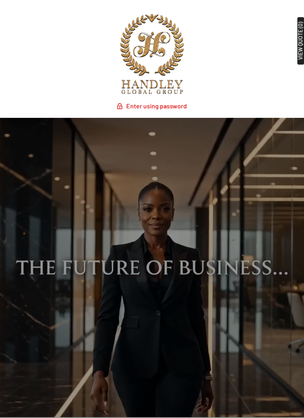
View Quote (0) (300, 41)
